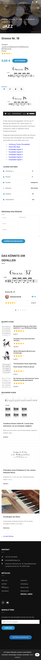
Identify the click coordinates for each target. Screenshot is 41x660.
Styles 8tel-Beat (14, 147)
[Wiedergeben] (6, 114)
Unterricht (23, 580)
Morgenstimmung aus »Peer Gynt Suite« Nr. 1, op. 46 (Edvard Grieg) (25, 327)
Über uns (4, 580)
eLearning (12, 19)
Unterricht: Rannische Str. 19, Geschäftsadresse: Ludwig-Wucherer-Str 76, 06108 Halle (20, 565)
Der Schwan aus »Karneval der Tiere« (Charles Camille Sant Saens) (26, 379)
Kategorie (4, 44)
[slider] (32, 113)
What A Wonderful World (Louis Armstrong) (24, 352)
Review (3, 51)
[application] (19, 114)
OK (37, 655)
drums (7, 47)
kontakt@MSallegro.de (12, 560)
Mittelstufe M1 (30, 19)
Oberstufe (7, 49)
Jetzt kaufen (20, 61)
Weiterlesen (20, 278)
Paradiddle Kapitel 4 (16, 152)
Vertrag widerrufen (20, 637)
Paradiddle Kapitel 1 (15, 160)
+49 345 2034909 (11, 557)
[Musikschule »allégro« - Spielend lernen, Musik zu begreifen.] (21, 8)
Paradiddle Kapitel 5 (16, 149)
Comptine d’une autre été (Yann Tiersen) (26, 339)
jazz (3, 47)
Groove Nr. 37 (10, 292)
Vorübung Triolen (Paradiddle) (19, 144)
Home (3, 19)
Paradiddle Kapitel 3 (16, 154)
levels (20, 19)
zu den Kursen (8, 536)
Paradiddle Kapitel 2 (16, 157)
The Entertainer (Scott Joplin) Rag (24, 365)
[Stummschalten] (28, 114)
